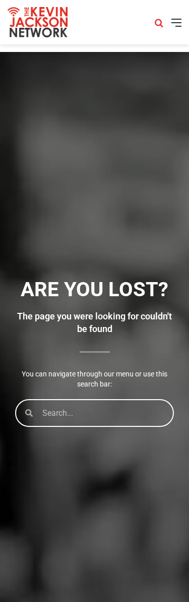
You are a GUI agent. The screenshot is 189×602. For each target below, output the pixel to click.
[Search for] (159, 26)
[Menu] (176, 26)
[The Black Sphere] (38, 22)
